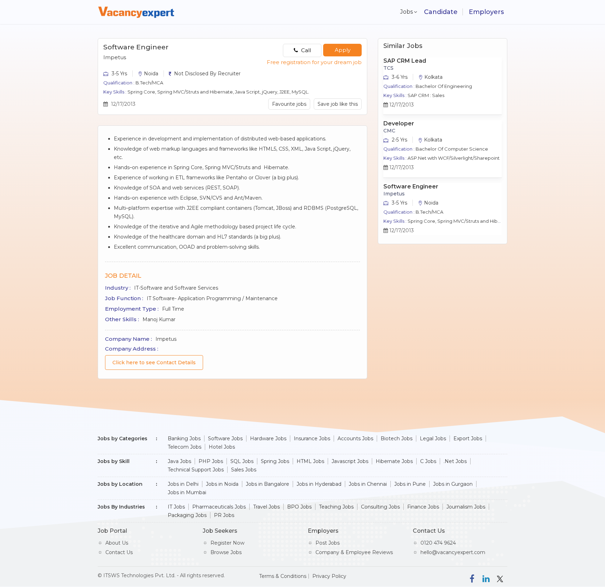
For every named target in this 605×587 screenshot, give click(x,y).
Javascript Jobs (350, 461)
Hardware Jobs (268, 438)
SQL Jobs (241, 461)
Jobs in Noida (222, 484)
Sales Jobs (243, 470)
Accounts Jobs (355, 438)
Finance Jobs (423, 507)
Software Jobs (225, 438)
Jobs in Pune (410, 484)
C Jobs (428, 461)
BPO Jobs (299, 507)
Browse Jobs (226, 552)
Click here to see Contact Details (154, 362)
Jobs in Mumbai (187, 492)
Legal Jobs (433, 438)
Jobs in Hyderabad (319, 484)
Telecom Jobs (184, 447)
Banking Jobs (184, 438)
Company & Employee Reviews (354, 552)
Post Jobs (327, 543)
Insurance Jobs (312, 438)
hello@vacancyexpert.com (452, 552)
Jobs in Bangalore (267, 484)
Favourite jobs (289, 104)
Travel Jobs (266, 507)
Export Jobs (467, 438)
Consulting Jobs (380, 507)
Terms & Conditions (282, 576)
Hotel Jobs (222, 447)
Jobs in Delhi (183, 484)
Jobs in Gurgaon (453, 484)
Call (305, 50)
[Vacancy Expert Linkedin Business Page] (486, 578)
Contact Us (119, 552)
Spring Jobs (275, 461)
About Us (116, 543)
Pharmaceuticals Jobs (219, 507)
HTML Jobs (310, 461)
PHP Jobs (211, 461)
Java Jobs (179, 461)
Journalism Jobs (465, 507)
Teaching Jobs (336, 507)
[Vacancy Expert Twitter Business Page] (500, 578)
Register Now (227, 543)
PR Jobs (224, 515)
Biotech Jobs (396, 438)
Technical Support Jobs (196, 470)
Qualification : (118, 82)
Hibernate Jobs (394, 461)
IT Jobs (176, 507)
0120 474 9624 (438, 543)
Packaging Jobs (187, 515)
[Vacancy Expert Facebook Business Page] (472, 578)
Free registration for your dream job (314, 62)
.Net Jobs (455, 461)
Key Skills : (114, 92)
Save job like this (338, 104)
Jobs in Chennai (368, 484)
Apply (342, 50)
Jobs (405, 11)
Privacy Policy (329, 576)
